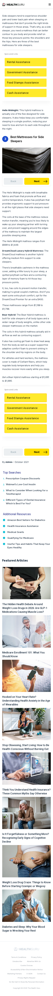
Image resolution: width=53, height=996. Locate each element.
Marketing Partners (14, 974)
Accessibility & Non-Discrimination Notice (27, 970)
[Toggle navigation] (50, 4)
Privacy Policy (36, 957)
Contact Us (41, 974)
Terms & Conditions (18, 957)
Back (13, 181)
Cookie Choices (26, 965)
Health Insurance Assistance (23, 526)
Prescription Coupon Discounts (23, 478)
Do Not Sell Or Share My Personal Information (26, 982)
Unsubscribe (17, 961)
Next (36, 181)
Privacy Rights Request (26, 978)
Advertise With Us (34, 961)
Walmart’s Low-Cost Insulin (21, 484)
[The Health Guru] (26, 949)
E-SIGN (29, 974)
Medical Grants (15, 532)
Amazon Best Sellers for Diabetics (26, 520)
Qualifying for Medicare (20, 538)
